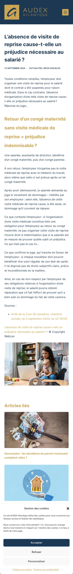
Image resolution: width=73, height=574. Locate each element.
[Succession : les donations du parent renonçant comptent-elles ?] (36, 430)
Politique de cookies (22, 569)
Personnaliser (36, 561)
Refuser (36, 552)
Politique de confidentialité (46, 569)
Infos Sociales (51, 68)
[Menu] (65, 12)
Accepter (36, 542)
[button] (68, 508)
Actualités (35, 68)
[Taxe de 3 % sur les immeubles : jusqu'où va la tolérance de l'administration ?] (36, 483)
